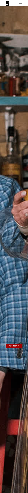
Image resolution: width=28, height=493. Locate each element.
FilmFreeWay (14, 346)
